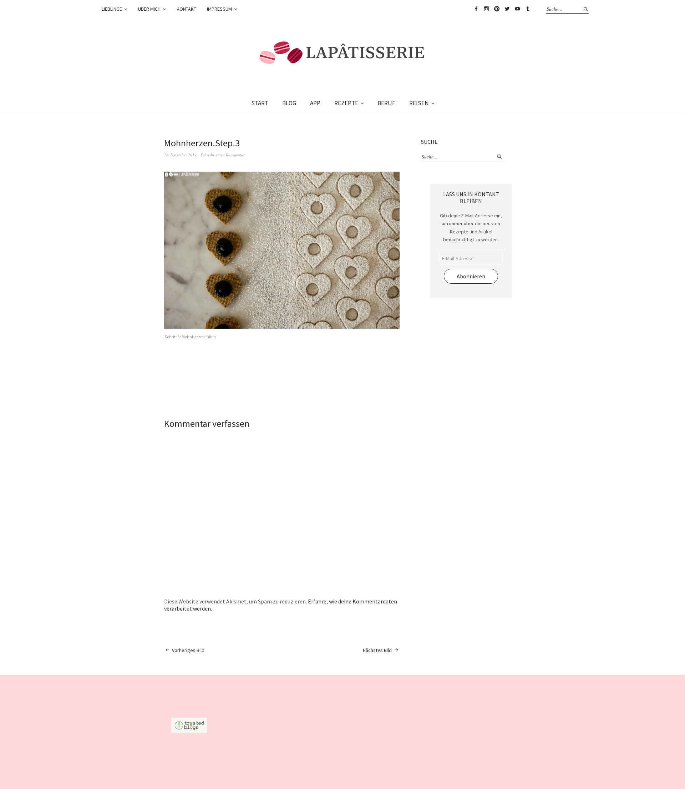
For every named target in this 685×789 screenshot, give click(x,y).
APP (315, 103)
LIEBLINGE (112, 9)
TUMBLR (527, 9)
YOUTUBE (517, 9)
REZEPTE (346, 103)
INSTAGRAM (486, 9)
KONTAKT (186, 9)
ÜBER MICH (149, 9)
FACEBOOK (476, 9)
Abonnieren (471, 276)
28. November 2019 (180, 154)
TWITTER (507, 9)
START (259, 103)
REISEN (419, 103)
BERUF (386, 103)
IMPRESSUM (219, 9)
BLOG (289, 103)
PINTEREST (496, 9)
